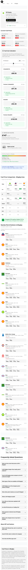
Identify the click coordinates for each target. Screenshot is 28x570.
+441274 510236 (11, 17)
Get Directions (12, 20)
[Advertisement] (14, 7)
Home (3, 3)
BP (11, 3)
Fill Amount (5, 60)
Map (8, 3)
